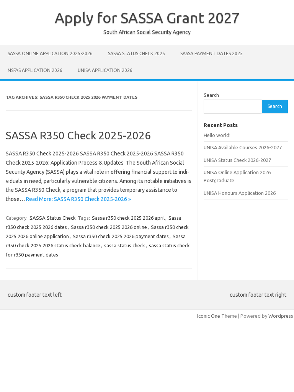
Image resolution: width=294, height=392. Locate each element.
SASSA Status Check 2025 (136, 53)
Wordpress (280, 315)
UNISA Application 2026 (105, 70)
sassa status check (124, 245)
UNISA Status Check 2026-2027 (237, 160)
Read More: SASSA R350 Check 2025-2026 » (78, 199)
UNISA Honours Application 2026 (240, 193)
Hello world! (217, 135)
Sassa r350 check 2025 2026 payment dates (121, 236)
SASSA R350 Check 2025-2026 (78, 135)
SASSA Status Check (52, 217)
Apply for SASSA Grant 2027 (147, 18)
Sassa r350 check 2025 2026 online (109, 227)
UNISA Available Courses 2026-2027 (243, 147)
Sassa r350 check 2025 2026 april (128, 217)
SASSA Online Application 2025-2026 (50, 53)
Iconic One (208, 315)
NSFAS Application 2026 (35, 70)
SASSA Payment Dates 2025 (211, 53)
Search (211, 95)
